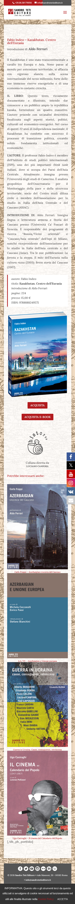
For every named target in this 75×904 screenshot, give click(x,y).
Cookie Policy (46, 899)
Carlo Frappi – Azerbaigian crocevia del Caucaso (37, 572)
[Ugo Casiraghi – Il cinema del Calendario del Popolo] (37, 793)
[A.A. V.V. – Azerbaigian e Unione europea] (37, 615)
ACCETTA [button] (62, 899)
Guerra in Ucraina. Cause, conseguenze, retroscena (37, 749)
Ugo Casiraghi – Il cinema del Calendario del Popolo (37, 838)
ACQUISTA (37, 405)
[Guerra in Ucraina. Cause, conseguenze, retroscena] (37, 704)
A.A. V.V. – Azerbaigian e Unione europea (37, 661)
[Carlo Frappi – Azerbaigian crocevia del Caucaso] (37, 526)
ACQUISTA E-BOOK (37, 417)
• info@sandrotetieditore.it (37, 880)
